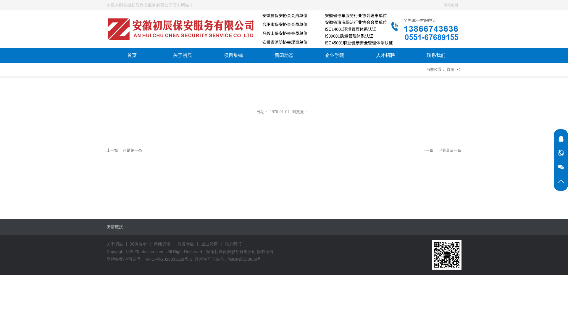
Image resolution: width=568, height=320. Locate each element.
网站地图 (451, 5)
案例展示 (138, 243)
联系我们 (436, 55)
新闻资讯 (162, 243)
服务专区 (186, 243)
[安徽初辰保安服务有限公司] (284, 14)
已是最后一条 (450, 150)
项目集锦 (233, 55)
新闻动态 (284, 55)
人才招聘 (385, 55)
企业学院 (334, 55)
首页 (132, 55)
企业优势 (209, 243)
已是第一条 (132, 150)
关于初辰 (182, 55)
